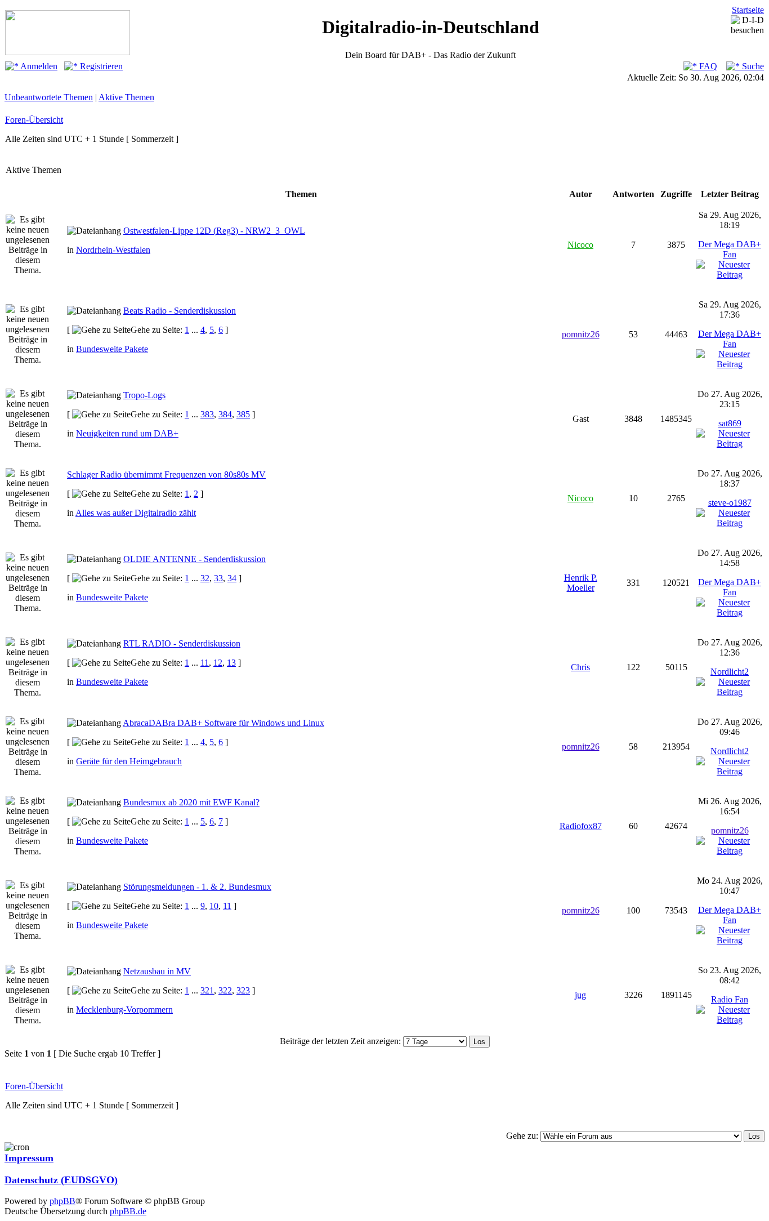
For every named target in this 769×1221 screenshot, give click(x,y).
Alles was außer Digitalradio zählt (135, 513)
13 (231, 662)
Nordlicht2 (729, 671)
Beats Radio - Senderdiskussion (179, 310)
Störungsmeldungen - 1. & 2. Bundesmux (197, 887)
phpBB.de (128, 1211)
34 (231, 578)
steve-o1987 (730, 502)
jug (580, 995)
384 (225, 414)
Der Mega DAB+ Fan (729, 249)
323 (243, 990)
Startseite (748, 10)
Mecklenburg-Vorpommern (124, 1009)
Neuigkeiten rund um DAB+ (127, 433)
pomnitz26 (581, 334)
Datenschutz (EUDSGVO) (61, 1180)
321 (207, 990)
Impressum (29, 1158)
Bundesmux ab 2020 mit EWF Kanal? (191, 802)
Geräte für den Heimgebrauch (129, 761)
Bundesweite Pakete (112, 349)
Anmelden (38, 66)
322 (225, 990)
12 (217, 662)
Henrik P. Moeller (580, 582)
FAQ (707, 66)
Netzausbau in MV (157, 971)
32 (204, 578)
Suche (752, 66)
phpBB (62, 1201)
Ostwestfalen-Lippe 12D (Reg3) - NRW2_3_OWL (214, 230)
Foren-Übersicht (34, 119)
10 (213, 906)
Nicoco (580, 244)
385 (243, 414)
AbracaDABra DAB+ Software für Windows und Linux (223, 723)
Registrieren (100, 66)
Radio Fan (729, 999)
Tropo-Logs (144, 395)
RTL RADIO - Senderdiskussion (181, 643)
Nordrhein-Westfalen (113, 250)
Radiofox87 (581, 826)
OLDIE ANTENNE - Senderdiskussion (194, 559)
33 (218, 578)
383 (207, 414)
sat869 (729, 423)
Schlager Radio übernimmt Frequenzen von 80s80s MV (166, 474)
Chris (580, 667)
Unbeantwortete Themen (49, 97)
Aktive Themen (126, 97)
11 (204, 662)
